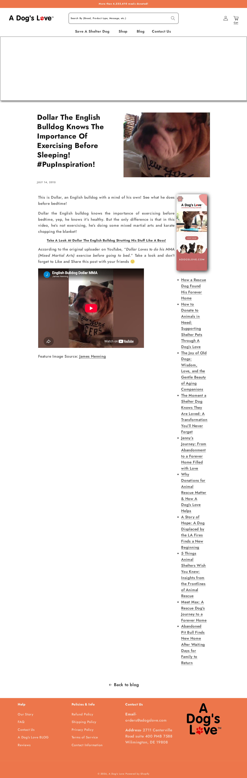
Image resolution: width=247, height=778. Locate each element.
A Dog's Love (116, 773)
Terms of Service (85, 737)
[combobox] (123, 18)
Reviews (24, 745)
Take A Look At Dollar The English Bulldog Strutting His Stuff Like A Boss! (106, 240)
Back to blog (126, 685)
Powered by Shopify (137, 773)
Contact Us (26, 729)
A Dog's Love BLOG (33, 737)
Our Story (25, 714)
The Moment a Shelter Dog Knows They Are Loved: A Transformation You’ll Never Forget (194, 414)
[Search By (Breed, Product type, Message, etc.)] (173, 18)
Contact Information (87, 745)
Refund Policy (82, 714)
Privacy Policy (83, 729)
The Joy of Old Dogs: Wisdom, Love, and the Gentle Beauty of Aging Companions (194, 371)
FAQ (21, 722)
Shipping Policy (84, 722)
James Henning (92, 356)
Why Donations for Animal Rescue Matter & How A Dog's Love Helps (193, 493)
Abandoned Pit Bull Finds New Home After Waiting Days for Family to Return (193, 644)
